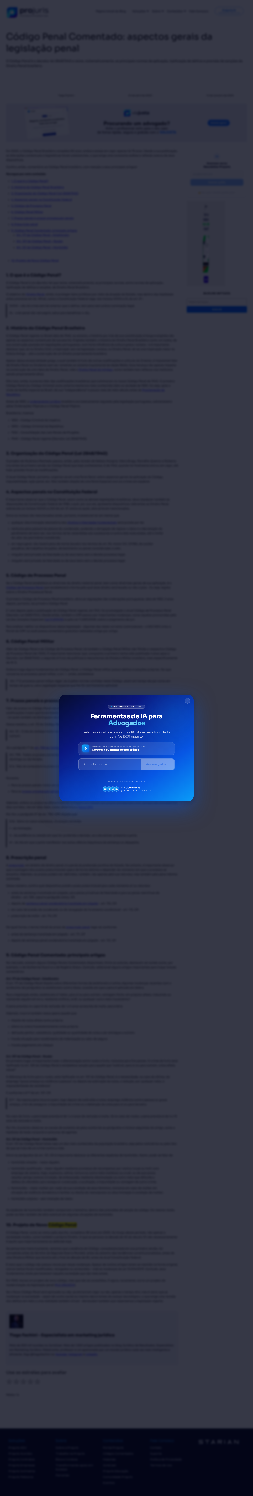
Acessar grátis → (157, 764)
